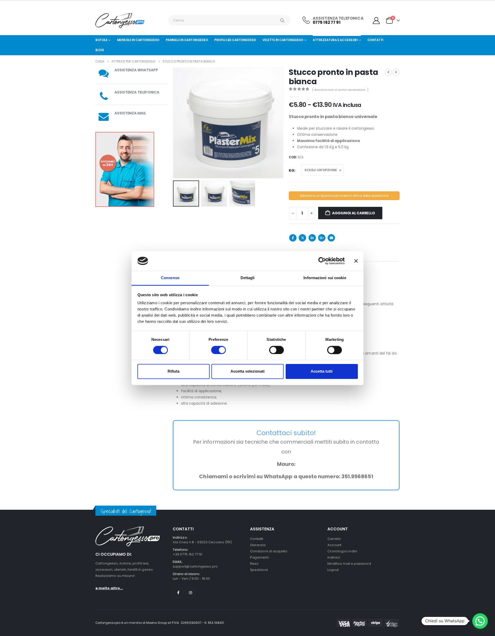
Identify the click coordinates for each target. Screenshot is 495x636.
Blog (99, 50)
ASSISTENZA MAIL (130, 113)
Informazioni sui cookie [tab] (324, 278)
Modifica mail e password (349, 563)
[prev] (388, 72)
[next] (396, 72)
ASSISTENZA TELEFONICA (136, 92)
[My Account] (376, 20)
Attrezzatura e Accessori (335, 40)
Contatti (375, 40)
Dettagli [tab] (248, 278)
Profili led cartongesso (235, 40)
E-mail (331, 238)
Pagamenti (259, 557)
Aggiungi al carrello (353, 213)
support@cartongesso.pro (195, 566)
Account (334, 545)
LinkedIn (312, 238)
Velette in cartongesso (282, 40)
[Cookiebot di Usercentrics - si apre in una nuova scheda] (322, 261)
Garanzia (258, 545)
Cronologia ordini (342, 551)
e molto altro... (109, 588)
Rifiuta (173, 371)
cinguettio (302, 238)
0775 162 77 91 (327, 22)
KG (291, 170)
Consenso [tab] (170, 278)
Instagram (190, 592)
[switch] (218, 350)
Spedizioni (259, 569)
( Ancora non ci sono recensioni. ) (340, 89)
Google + (322, 238)
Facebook (293, 238)
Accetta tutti (322, 371)
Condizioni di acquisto (268, 551)
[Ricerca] (282, 20)
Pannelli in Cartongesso (187, 40)
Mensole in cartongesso (138, 40)
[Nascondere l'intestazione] (119, 20)
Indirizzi (333, 557)
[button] (174, 123)
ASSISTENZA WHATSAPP (136, 70)
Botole (101, 40)
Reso (254, 563)
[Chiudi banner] (356, 261)
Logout (333, 569)
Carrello (334, 538)
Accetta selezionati (247, 371)
